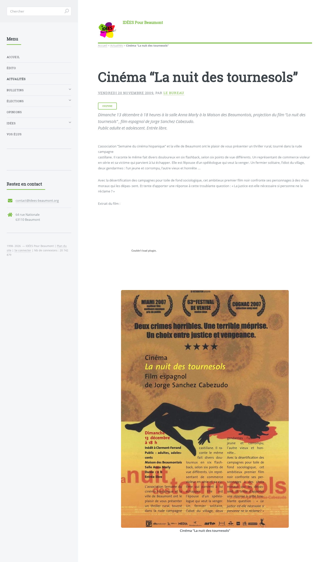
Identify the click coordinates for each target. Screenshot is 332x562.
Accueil (102, 45)
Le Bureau (174, 93)
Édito (11, 68)
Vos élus (14, 134)
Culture (107, 106)
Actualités (116, 45)
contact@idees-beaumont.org (37, 200)
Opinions (14, 112)
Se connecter (22, 250)
